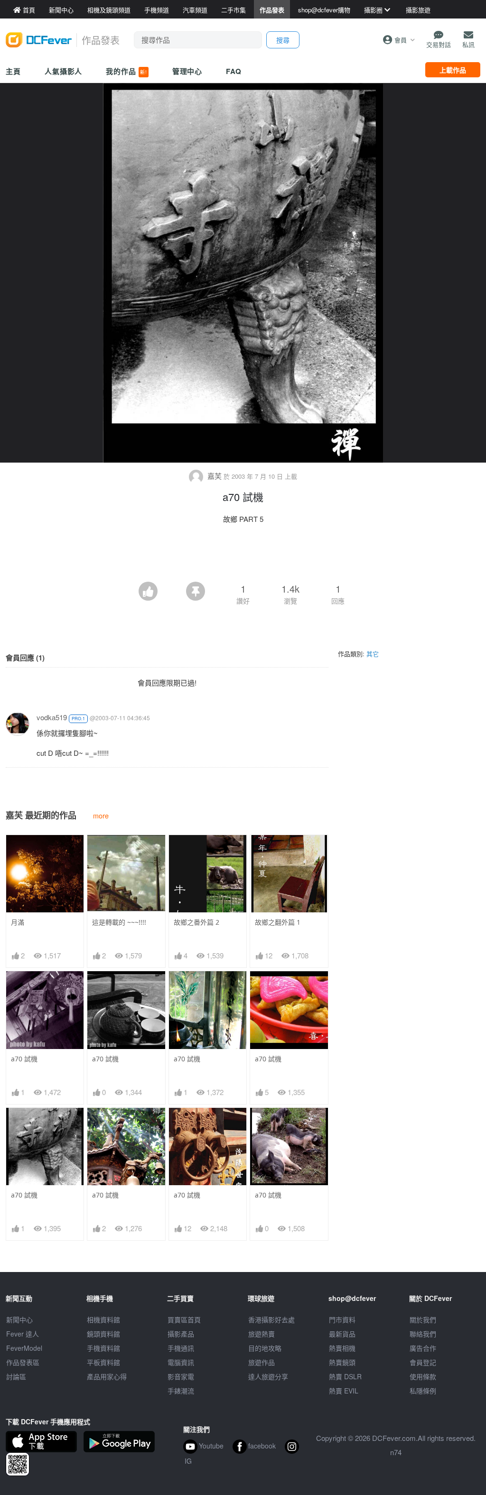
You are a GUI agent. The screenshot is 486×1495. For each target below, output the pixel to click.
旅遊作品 (261, 1362)
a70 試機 (24, 1058)
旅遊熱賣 (261, 1333)
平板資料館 (103, 1362)
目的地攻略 (264, 1348)
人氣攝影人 (64, 71)
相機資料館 (103, 1319)
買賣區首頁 (184, 1319)
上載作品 (452, 69)
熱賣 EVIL (343, 1390)
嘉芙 (215, 476)
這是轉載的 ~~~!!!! (119, 922)
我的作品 (126, 71)
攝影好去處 (271, 1319)
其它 (372, 653)
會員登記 (423, 1362)
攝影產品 (181, 1333)
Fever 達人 (22, 1333)
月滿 (17, 922)
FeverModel (24, 1348)
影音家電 (181, 1376)
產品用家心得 (107, 1376)
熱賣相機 (342, 1348)
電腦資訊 (181, 1362)
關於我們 (423, 1319)
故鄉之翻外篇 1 (277, 922)
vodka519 (52, 717)
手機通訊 (181, 1348)
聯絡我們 (423, 1333)
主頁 (13, 71)
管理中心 (187, 71)
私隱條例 (423, 1390)
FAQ (234, 71)
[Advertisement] (243, 555)
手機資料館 (103, 1348)
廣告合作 (423, 1348)
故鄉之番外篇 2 (196, 922)
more (101, 815)
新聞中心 (19, 1319)
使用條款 (423, 1376)
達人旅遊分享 (268, 1376)
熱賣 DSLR (345, 1376)
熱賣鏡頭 (342, 1362)
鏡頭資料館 (103, 1333)
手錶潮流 (181, 1390)
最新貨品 (342, 1333)
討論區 (16, 1376)
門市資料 (342, 1319)
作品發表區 (22, 1362)
